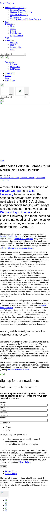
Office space (15, 66)
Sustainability (15, 47)
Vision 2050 (10, 73)
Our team (14, 42)
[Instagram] (6, 511)
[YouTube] (6, 505)
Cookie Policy (11, 473)
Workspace (9, 62)
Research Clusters (17, 10)
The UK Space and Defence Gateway (25, 19)
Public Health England (23, 238)
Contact (8, 76)
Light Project (15, 33)
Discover (8, 24)
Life (6, 21)
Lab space (14, 64)
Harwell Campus (7, 3)
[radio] (27, 427)
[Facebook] (6, 508)
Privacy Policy (11, 471)
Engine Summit (16, 35)
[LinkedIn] (6, 500)
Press (12, 49)
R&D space (15, 69)
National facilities (27, 178)
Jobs (7, 78)
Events (13, 31)
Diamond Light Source (15, 212)
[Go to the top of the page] (4, 494)
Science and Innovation (14, 7)
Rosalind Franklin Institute (10, 236)
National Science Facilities (21, 12)
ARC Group (10, 80)
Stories (13, 28)
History (13, 45)
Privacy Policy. (24, 462)
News (12, 26)
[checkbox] (24, 428)
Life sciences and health (9, 178)
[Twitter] (6, 503)
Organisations (15, 17)
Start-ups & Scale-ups (19, 14)
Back (2, 161)
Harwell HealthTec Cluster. (18, 369)
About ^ (8, 40)
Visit (7, 38)
